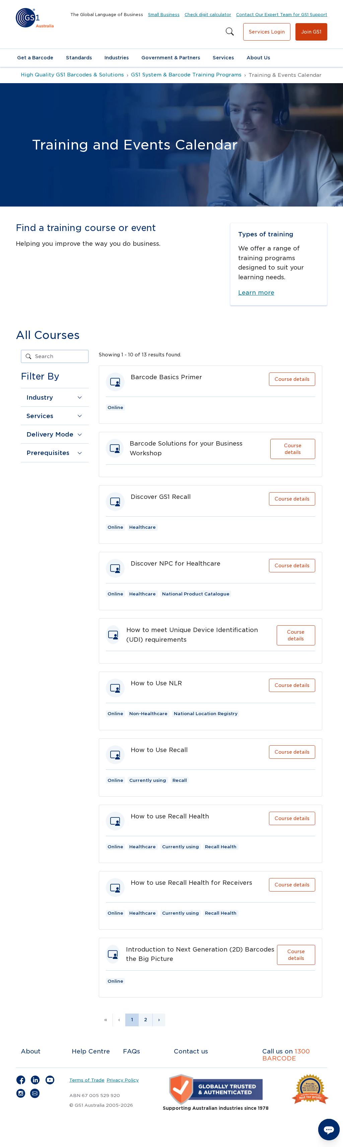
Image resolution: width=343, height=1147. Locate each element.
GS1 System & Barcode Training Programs (186, 75)
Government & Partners (170, 57)
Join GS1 (311, 32)
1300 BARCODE (286, 1055)
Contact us (191, 1051)
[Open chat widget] (329, 1129)
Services (223, 57)
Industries (117, 57)
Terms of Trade (87, 1080)
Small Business (164, 14)
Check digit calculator (208, 14)
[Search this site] (229, 32)
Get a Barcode (35, 57)
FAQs (131, 1051)
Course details (292, 379)
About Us (258, 57)
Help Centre (91, 1051)
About (31, 1051)
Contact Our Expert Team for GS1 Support (281, 14)
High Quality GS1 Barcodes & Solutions (72, 75)
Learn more (256, 292)
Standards (79, 57)
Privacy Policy (123, 1080)
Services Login (267, 32)
